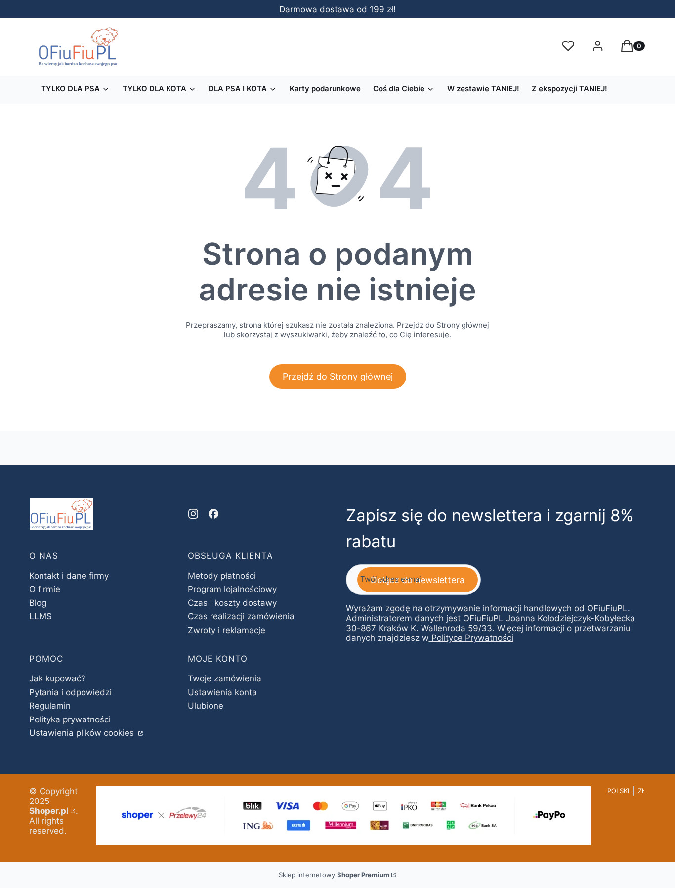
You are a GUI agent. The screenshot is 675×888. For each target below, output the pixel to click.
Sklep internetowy (334, 875)
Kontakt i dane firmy (69, 576)
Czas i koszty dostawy (232, 603)
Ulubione (205, 706)
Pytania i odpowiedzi (70, 692)
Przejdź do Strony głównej (338, 376)
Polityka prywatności (70, 719)
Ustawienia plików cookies (82, 733)
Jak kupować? (57, 678)
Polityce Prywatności (472, 638)
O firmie (44, 589)
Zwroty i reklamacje (226, 630)
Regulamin (50, 706)
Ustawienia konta (222, 692)
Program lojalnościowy (232, 589)
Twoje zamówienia (224, 678)
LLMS (40, 616)
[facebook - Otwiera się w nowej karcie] (213, 514)
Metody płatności (222, 576)
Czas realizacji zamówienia (241, 616)
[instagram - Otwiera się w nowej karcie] (193, 514)
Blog (37, 603)
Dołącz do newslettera (417, 580)
